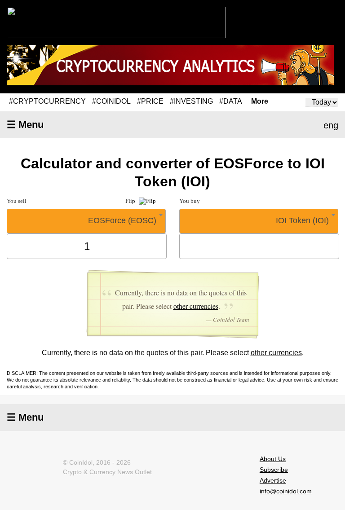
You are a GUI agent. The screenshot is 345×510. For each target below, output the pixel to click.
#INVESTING (191, 101)
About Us (273, 458)
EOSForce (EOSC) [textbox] (122, 220)
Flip (131, 201)
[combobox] (86, 221)
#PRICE (150, 101)
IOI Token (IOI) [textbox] (302, 220)
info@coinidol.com (286, 491)
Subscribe (274, 469)
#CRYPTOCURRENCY (47, 101)
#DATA (230, 101)
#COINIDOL (111, 101)
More (259, 101)
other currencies (195, 306)
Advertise (273, 480)
